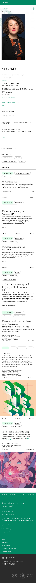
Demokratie (6, 176)
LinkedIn (4, 495)
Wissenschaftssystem (9, 279)
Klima (30, 348)
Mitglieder (5, 8)
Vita (3, 105)
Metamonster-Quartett (10, 148)
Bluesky (13, 495)
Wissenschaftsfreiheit (22, 173)
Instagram (31, 495)
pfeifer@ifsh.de (9, 97)
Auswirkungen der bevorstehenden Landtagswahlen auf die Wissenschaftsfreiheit (17, 184)
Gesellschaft (7, 316)
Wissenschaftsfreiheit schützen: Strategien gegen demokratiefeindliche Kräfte (17, 323)
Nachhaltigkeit (7, 158)
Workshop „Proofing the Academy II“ (13, 212)
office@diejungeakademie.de (14, 562)
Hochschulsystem (19, 316)
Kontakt (4, 540)
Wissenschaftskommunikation (12, 426)
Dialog (17, 272)
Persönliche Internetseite (10, 102)
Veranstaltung (7, 202)
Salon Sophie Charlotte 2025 (15, 431)
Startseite (5, 2)
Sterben (21, 161)
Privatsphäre (6, 545)
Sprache (17, 158)
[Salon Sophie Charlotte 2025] (18, 470)
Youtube (21, 495)
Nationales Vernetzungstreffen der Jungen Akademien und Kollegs (16, 287)
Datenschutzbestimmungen (21, 519)
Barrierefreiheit (7, 551)
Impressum (5, 542)
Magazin (5, 348)
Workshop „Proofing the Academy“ (13, 248)
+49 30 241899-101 (9, 565)
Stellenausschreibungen (10, 548)
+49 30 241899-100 (9, 563)
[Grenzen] (18, 398)
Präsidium (5, 81)
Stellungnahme (7, 173)
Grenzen (6, 352)
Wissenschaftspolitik (9, 161)
